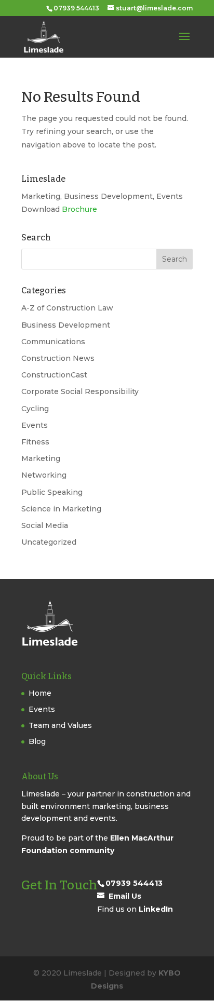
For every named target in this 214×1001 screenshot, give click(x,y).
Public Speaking (52, 492)
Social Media (44, 525)
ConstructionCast (54, 375)
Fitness (35, 442)
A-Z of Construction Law (67, 308)
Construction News (58, 358)
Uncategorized (48, 542)
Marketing (40, 458)
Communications (53, 341)
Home (40, 693)
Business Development (65, 325)
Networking (43, 475)
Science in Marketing (61, 508)
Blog (37, 741)
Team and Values (60, 725)
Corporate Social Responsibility (80, 391)
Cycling (35, 408)
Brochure (79, 209)
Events (34, 425)
